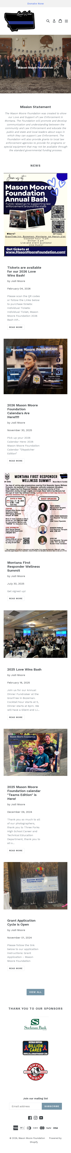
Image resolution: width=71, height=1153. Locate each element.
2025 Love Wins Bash (24, 669)
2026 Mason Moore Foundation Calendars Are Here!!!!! (22, 411)
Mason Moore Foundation (31, 1138)
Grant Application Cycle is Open (21, 922)
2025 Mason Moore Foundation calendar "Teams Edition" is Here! (24, 793)
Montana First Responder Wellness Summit (23, 566)
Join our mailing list (35, 1098)
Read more (16, 327)
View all (35, 992)
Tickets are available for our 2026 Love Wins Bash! (24, 271)
